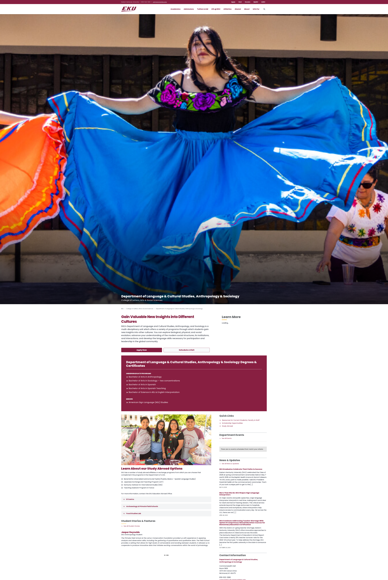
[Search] (264, 9)
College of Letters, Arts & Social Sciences (139, 309)
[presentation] (132, 542)
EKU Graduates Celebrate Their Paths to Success (240, 469)
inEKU (263, 2)
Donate (247, 2)
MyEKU (256, 2)
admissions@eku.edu (160, 2)
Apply (233, 2)
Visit (240, 2)
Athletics (227, 9)
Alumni (238, 9)
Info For (256, 9)
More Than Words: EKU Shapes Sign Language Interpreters (239, 494)
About (247, 9)
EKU (122, 309)
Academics (175, 9)
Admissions (189, 9)
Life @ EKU (215, 9)
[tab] (164, 555)
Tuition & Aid (202, 9)
